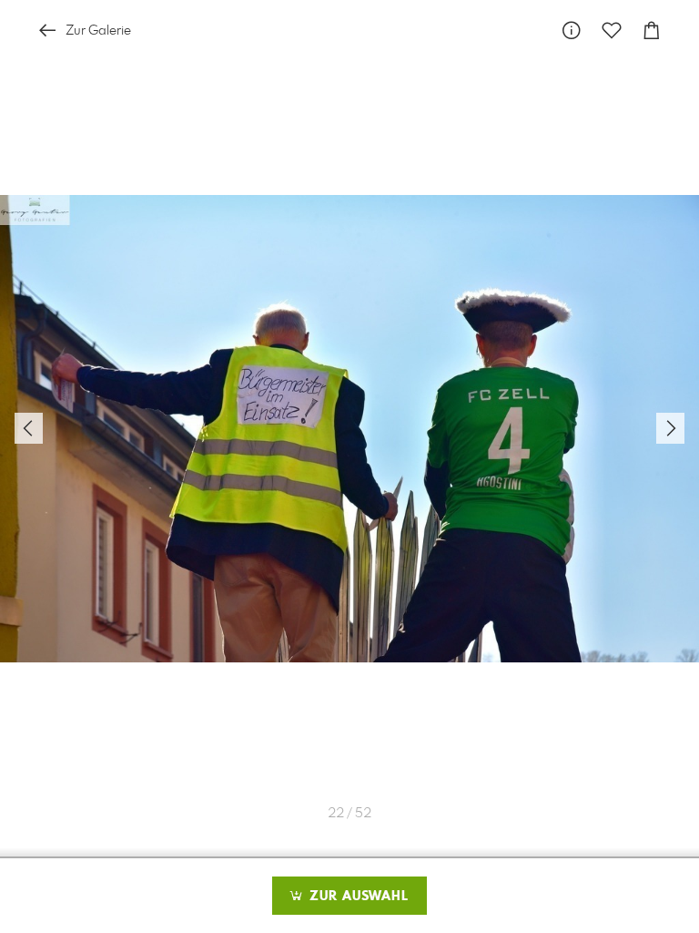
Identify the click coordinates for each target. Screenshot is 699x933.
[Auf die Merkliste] (612, 30)
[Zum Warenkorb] (652, 30)
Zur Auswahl (357, 896)
